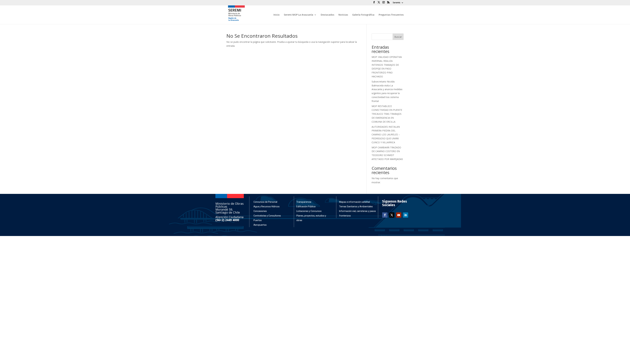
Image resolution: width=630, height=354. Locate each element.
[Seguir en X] (391, 215)
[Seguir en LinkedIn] (405, 215)
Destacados (327, 15)
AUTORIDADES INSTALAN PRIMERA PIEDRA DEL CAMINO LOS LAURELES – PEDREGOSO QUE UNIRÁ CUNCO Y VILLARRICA (386, 134)
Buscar (398, 36)
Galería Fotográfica (363, 15)
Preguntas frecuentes (391, 15)
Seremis (396, 3)
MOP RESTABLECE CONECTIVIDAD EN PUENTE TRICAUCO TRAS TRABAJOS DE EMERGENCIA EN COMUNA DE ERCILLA (387, 114)
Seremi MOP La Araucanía (298, 15)
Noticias (343, 15)
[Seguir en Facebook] (385, 215)
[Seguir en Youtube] (398, 215)
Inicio (276, 15)
